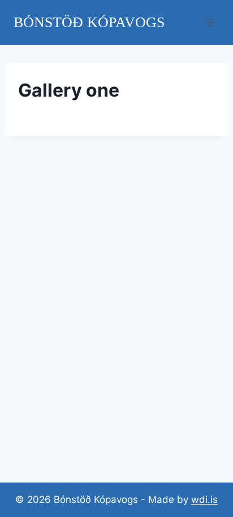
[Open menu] (209, 22)
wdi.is (204, 499)
